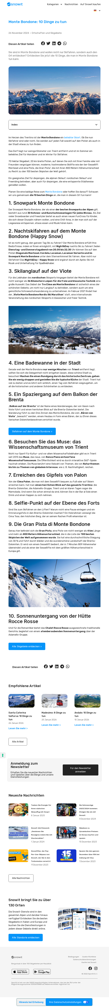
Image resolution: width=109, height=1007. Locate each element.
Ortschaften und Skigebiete (47, 33)
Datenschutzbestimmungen (84, 960)
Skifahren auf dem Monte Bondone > (32, 431)
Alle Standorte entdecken (25, 937)
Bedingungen (73, 957)
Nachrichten (71, 4)
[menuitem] (97, 11)
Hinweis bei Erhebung (31, 1002)
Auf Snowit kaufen (90, 4)
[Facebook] (90, 968)
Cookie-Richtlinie (89, 957)
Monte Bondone (53, 191)
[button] (43, 43)
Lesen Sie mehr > (18, 728)
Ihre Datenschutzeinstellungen (65, 1002)
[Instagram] (96, 968)
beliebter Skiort (72, 137)
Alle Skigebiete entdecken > (27, 646)
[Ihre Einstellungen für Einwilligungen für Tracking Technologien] (2, 755)
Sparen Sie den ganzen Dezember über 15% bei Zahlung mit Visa (89, 854)
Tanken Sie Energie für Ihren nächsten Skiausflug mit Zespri (41, 808)
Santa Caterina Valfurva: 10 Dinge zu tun (20, 716)
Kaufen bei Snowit (89, 962)
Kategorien (53, 4)
